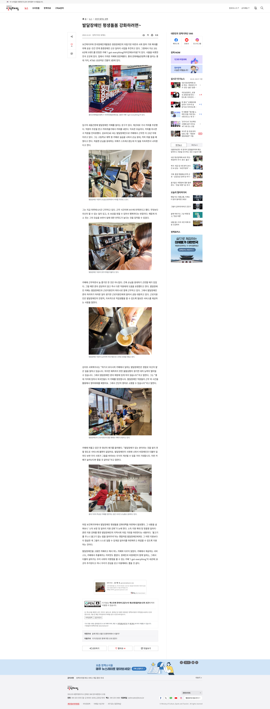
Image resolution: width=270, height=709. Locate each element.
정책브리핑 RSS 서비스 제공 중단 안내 (90, 678)
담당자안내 (98, 617)
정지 (193, 662)
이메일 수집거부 (99, 704)
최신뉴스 (194, 145)
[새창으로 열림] (152, 35)
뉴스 (26, 8)
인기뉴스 (179, 145)
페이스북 (176, 43)
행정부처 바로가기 (192, 698)
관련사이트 (187, 693)
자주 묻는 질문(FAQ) (114, 704)
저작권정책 (88, 617)
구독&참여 (59, 8)
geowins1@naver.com (127, 583)
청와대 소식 (233, 8)
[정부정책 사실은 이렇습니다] (186, 69)
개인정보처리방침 (73, 704)
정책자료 (47, 8)
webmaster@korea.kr (136, 698)
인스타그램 (197, 43)
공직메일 (244, 8)
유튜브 (186, 43)
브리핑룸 (36, 8)
